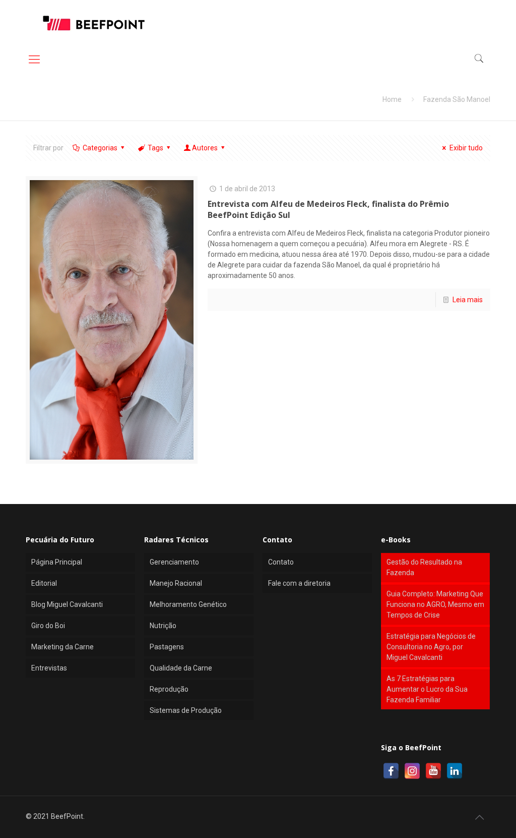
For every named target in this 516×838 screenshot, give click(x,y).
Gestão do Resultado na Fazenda (424, 567)
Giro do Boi (48, 626)
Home (392, 99)
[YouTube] (433, 771)
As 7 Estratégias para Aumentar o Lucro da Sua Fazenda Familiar (427, 689)
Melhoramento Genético (188, 604)
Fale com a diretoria (299, 583)
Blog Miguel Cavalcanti (67, 604)
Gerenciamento (174, 562)
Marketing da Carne (62, 647)
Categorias (100, 148)
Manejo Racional (176, 583)
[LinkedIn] (454, 771)
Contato (281, 562)
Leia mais (468, 300)
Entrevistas (49, 668)
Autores (205, 148)
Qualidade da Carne (181, 668)
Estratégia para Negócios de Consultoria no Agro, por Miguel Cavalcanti (431, 646)
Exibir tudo (466, 148)
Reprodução (169, 689)
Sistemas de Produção (186, 710)
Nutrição (163, 626)
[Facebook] (391, 771)
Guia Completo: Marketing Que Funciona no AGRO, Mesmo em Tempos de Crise (435, 604)
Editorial (44, 583)
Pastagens (167, 647)
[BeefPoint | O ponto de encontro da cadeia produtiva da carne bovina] (93, 22)
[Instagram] (412, 771)
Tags (155, 148)
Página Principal (56, 562)
